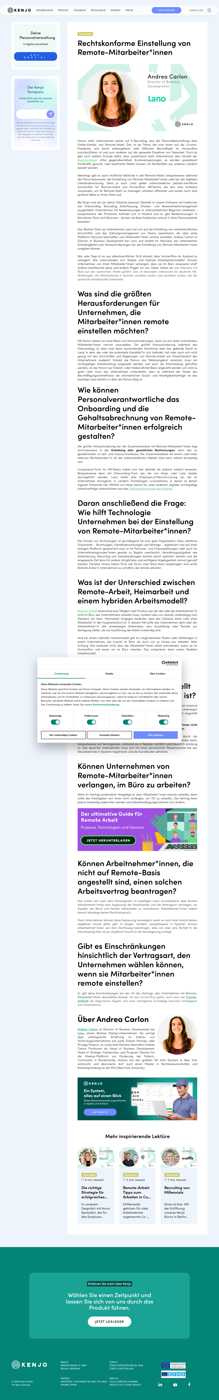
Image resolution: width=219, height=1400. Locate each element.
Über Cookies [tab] (157, 673)
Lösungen (80, 10)
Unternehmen (44, 10)
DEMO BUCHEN (166, 10)
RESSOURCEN (98, 10)
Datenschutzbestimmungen (42, 125)
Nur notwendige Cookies (63, 735)
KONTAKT (116, 10)
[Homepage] (20, 10)
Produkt (63, 10)
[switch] (91, 722)
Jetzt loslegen (109, 1322)
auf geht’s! (35, 56)
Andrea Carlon (88, 1029)
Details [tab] (110, 673)
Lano (81, 1033)
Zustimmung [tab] (61, 673)
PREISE (129, 10)
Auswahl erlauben (109, 735)
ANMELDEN (196, 10)
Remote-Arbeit (87, 160)
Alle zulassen (155, 735)
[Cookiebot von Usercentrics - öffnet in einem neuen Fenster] (164, 663)
